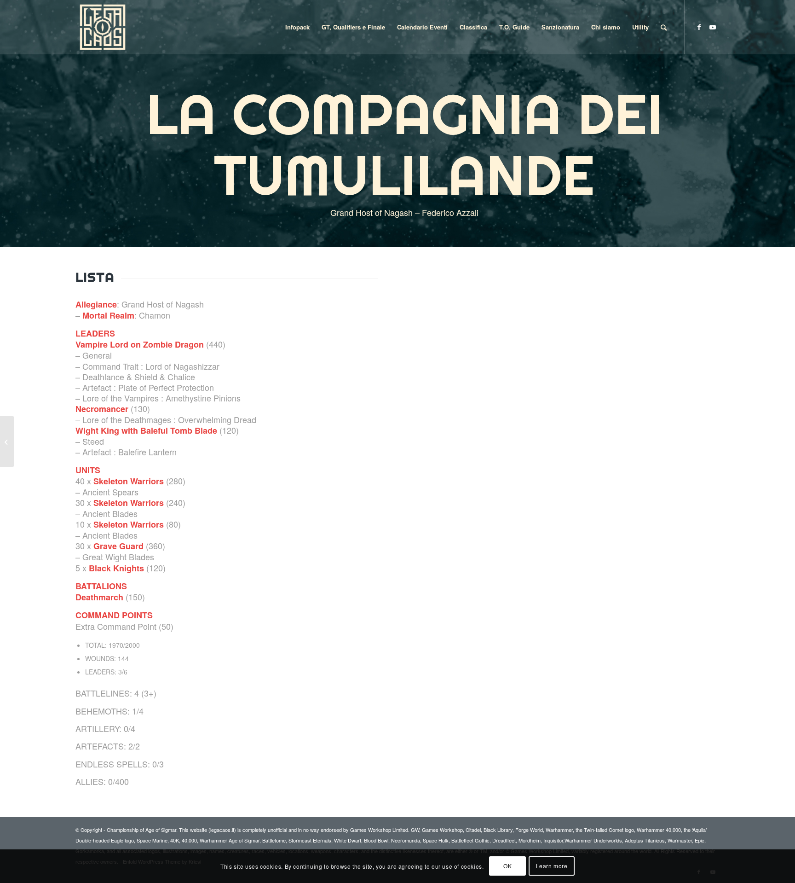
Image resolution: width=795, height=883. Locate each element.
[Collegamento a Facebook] (699, 27)
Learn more (552, 866)
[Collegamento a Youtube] (713, 27)
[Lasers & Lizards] (7, 441)
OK (507, 866)
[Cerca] (664, 27)
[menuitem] (297, 27)
